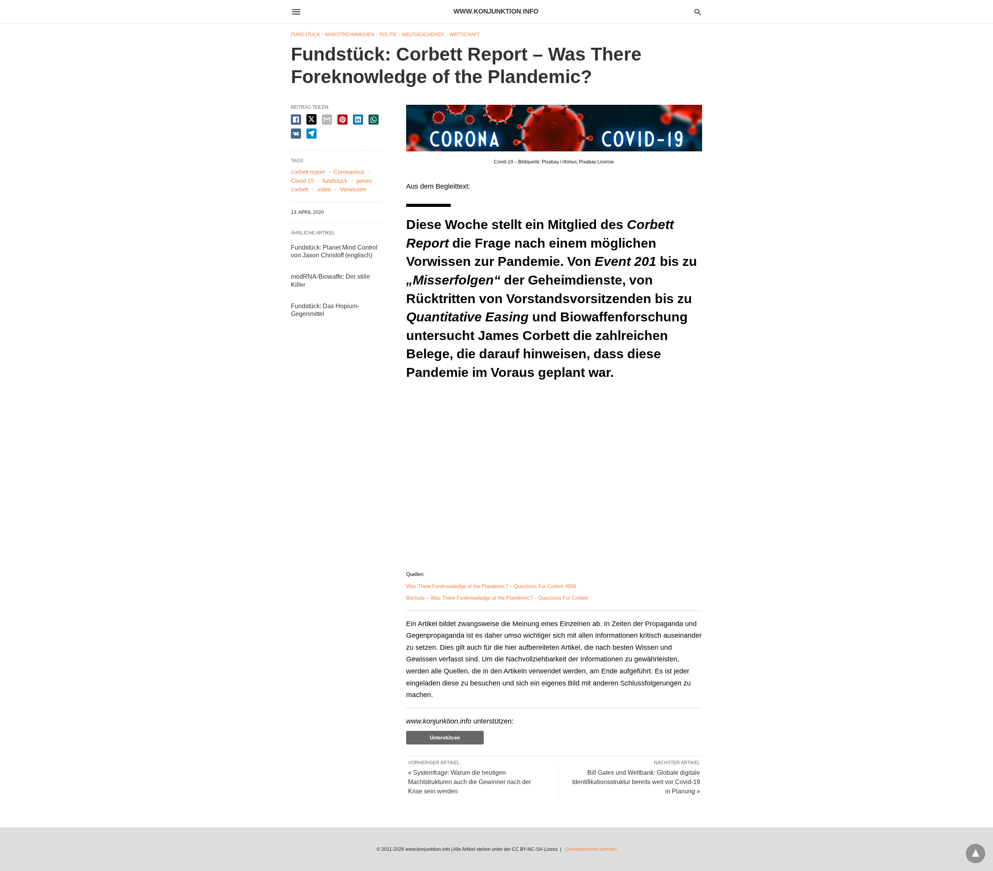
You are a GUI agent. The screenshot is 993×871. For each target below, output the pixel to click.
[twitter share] (311, 119)
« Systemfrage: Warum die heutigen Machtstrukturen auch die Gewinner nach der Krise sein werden (469, 782)
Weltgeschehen (423, 34)
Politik (388, 34)
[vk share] (296, 133)
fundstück (335, 180)
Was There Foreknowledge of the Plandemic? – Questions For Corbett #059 (491, 586)
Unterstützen (445, 738)
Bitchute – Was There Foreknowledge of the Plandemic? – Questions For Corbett (497, 598)
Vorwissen (353, 189)
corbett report (308, 171)
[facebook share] (296, 120)
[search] (697, 11)
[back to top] (975, 853)
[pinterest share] (342, 120)
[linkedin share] (358, 120)
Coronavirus (349, 171)
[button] (554, 128)
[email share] (327, 120)
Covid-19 (302, 180)
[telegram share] (311, 133)
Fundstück (305, 34)
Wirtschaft (464, 34)
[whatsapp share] (373, 120)
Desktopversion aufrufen (591, 849)
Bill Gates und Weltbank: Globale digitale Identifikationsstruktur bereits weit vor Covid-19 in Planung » (636, 782)
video (324, 189)
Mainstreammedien (349, 34)
